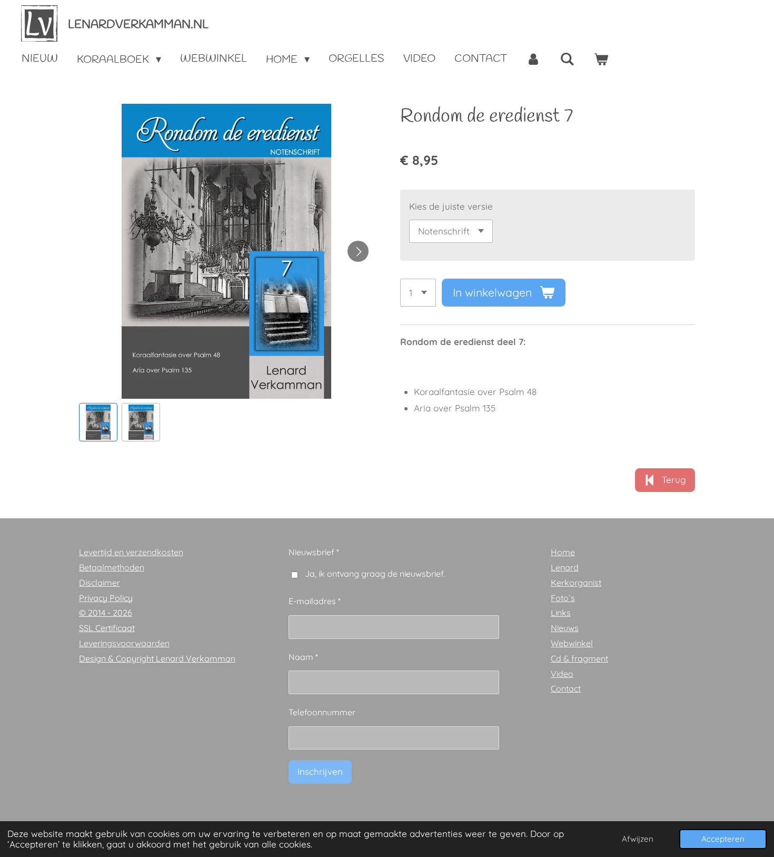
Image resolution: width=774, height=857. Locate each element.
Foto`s (563, 598)
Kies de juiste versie (451, 206)
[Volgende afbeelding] (358, 251)
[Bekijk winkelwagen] (601, 59)
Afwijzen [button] (637, 839)
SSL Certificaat (107, 628)
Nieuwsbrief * (314, 552)
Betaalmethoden (111, 567)
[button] (98, 422)
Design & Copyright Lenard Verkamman (157, 658)
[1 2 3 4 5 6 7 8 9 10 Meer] (418, 293)
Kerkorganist (576, 582)
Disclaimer (99, 582)
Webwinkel (572, 643)
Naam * (303, 657)
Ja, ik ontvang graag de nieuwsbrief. (375, 573)
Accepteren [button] (723, 839)
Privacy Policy (106, 598)
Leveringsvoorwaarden (124, 643)
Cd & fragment (579, 658)
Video (562, 673)
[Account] (533, 59)
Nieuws (565, 628)
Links (561, 612)
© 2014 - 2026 (105, 612)
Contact (566, 688)
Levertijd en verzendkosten (131, 552)
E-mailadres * (315, 601)
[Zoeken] (567, 59)
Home (563, 552)
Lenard (565, 567)
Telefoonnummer (322, 712)
